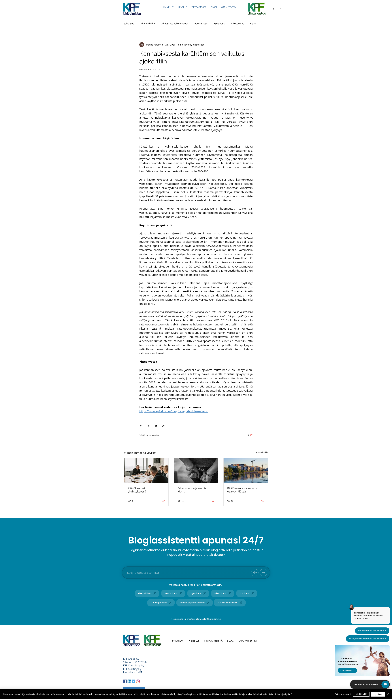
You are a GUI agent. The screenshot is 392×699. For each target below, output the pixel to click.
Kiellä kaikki (361, 694)
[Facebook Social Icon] (125, 681)
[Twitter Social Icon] (133, 681)
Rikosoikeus (237, 23)
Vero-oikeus (201, 23)
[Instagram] (138, 681)
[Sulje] (388, 694)
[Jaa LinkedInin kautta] (155, 425)
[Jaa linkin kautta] (163, 425)
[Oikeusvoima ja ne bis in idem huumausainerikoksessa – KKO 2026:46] (196, 470)
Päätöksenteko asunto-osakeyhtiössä (242, 490)
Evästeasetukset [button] (343, 694)
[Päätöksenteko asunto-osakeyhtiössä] (246, 470)
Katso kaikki (262, 452)
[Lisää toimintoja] (251, 44)
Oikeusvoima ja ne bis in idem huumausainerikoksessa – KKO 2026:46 (194, 490)
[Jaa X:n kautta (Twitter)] (148, 425)
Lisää (253, 23)
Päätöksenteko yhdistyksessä (137, 490)
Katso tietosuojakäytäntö (280, 694)
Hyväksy (378, 694)
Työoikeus (219, 23)
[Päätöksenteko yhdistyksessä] (146, 470)
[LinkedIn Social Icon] (129, 681)
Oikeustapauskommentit (174, 23)
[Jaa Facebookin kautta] (140, 425)
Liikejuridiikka (147, 23)
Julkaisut (129, 23)
